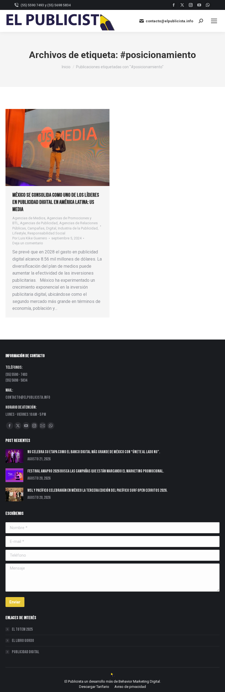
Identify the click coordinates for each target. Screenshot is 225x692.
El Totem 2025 (22, 629)
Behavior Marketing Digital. (140, 681)
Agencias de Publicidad (39, 223)
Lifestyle (19, 233)
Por (29, 238)
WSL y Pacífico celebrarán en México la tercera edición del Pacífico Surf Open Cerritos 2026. (97, 490)
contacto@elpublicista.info (169, 21)
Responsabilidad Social (46, 233)
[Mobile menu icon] (214, 20)
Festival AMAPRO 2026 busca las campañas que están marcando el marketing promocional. (95, 471)
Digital (51, 228)
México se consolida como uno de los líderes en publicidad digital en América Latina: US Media (55, 202)
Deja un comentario (27, 243)
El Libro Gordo (23, 640)
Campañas (35, 228)
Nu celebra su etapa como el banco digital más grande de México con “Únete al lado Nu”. (93, 452)
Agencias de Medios (28, 218)
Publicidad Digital (25, 652)
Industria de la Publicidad (78, 228)
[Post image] (14, 456)
